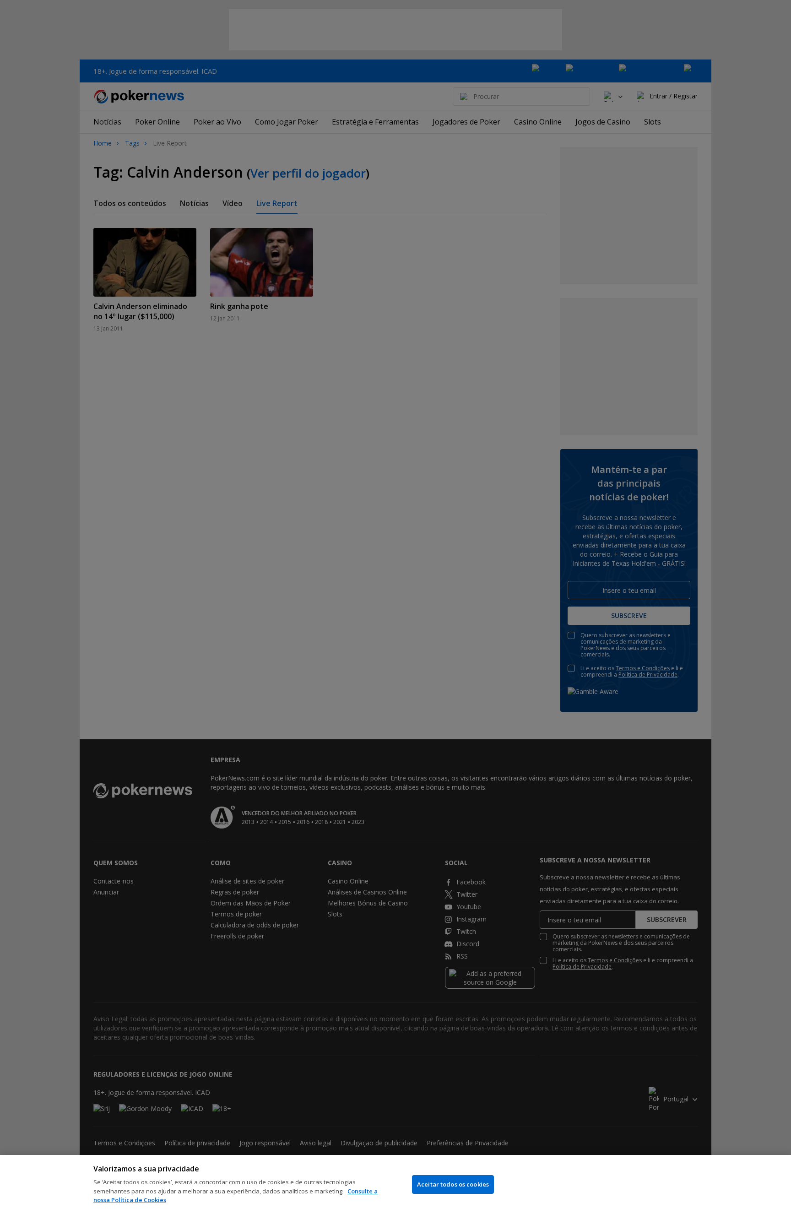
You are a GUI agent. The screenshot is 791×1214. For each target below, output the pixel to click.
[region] (395, 1184)
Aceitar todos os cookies (453, 1184)
